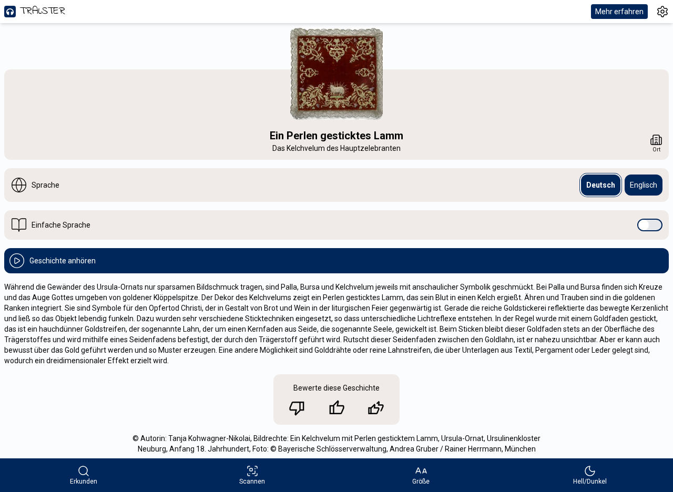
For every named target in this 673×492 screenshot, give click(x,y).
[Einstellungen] (662, 11)
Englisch (643, 185)
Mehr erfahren (619, 11)
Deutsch (600, 185)
